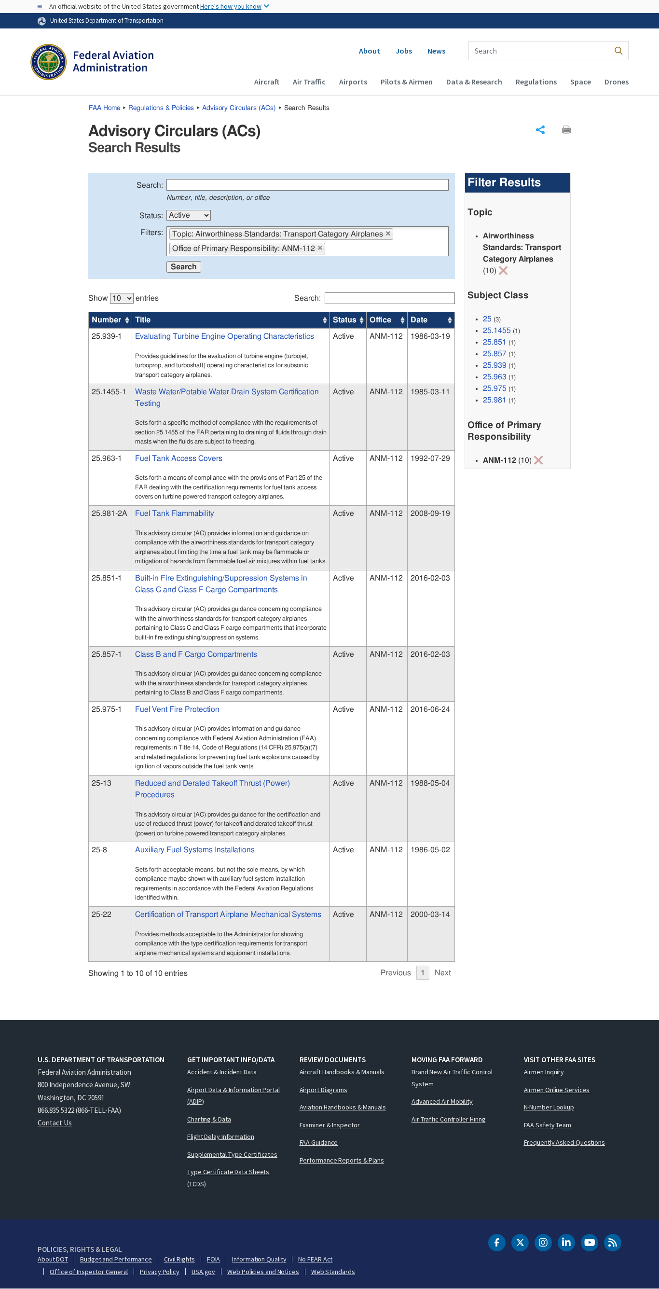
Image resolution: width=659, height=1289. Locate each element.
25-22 (101, 914)
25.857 (495, 354)
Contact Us (55, 1122)
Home (104, 108)
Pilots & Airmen (407, 81)
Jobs (404, 50)
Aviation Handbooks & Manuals (343, 1107)
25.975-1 (107, 709)
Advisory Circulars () (239, 108)
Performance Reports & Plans (342, 1160)
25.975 (495, 388)
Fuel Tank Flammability (174, 513)
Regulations (536, 81)
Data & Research (474, 81)
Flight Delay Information (220, 1136)
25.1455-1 (109, 392)
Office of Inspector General (89, 1271)
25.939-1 (107, 336)
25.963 (495, 377)
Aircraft (266, 81)
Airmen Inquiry (544, 1071)
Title (143, 320)
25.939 (495, 365)
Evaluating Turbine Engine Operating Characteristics (224, 336)
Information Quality (259, 1259)
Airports (353, 81)
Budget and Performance (116, 1259)
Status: (151, 216)
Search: (150, 185)
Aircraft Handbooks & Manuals (342, 1071)
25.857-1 (107, 654)
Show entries (123, 298)
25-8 (99, 850)
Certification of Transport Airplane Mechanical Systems (228, 914)
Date (419, 320)
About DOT (53, 1259)
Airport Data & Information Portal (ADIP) (233, 1095)
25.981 (495, 400)
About (369, 50)
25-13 (101, 783)
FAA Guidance (319, 1142)
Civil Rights (179, 1259)
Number (106, 320)
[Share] (540, 129)
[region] (271, 631)
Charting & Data (209, 1119)
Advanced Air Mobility (442, 1101)
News (436, 50)
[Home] (91, 63)
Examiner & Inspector (330, 1125)
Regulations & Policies (161, 108)
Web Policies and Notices (263, 1271)
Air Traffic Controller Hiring (449, 1119)
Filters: (151, 232)
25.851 (495, 342)
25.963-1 (107, 458)
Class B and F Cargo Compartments (196, 654)
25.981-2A (109, 513)
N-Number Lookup (549, 1107)
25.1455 (497, 330)
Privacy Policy (159, 1271)
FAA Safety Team (548, 1125)
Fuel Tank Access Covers (178, 458)
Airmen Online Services (557, 1089)
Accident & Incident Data (222, 1071)
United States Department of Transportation (107, 20)
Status (345, 320)
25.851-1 (107, 578)
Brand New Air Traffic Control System (452, 1077)
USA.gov (203, 1271)
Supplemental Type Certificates (232, 1154)
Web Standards (333, 1271)
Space (580, 81)
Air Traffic (309, 81)
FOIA (213, 1259)
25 (487, 319)
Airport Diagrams (323, 1089)
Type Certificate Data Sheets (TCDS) (228, 1177)
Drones (616, 81)
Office (380, 320)
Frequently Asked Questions (564, 1142)
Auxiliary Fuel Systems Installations (195, 850)
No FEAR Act (315, 1259)
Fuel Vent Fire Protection (177, 709)
